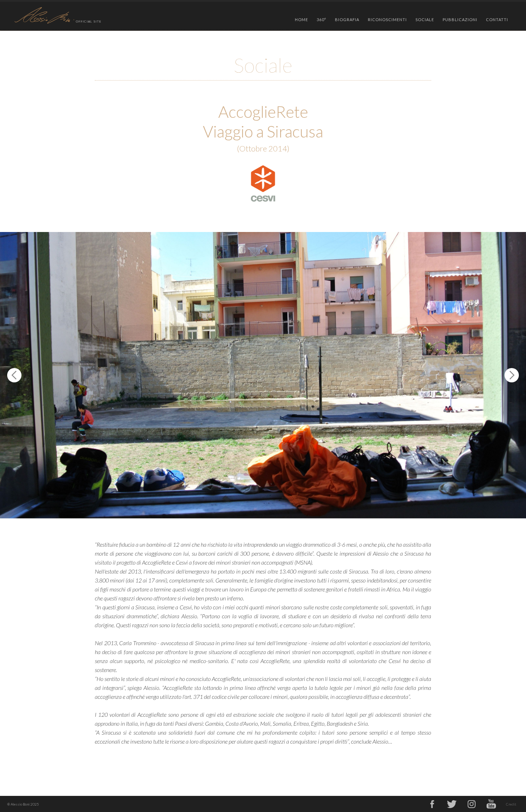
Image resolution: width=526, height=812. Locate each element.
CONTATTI (497, 19)
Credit (511, 804)
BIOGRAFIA (347, 19)
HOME (301, 19)
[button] (321, 17)
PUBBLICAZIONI (460, 19)
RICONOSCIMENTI (387, 19)
